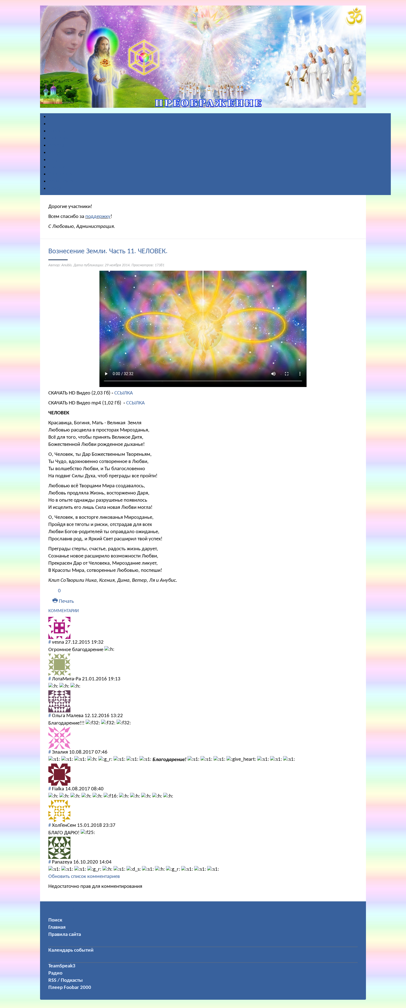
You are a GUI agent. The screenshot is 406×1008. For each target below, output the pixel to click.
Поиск (55, 920)
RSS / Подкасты (65, 980)
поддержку (97, 216)
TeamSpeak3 (61, 966)
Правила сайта (64, 934)
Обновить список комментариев (84, 876)
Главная (56, 927)
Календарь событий (71, 950)
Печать (66, 601)
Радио (55, 973)
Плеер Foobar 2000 (69, 987)
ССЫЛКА (123, 393)
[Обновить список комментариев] (80, 611)
